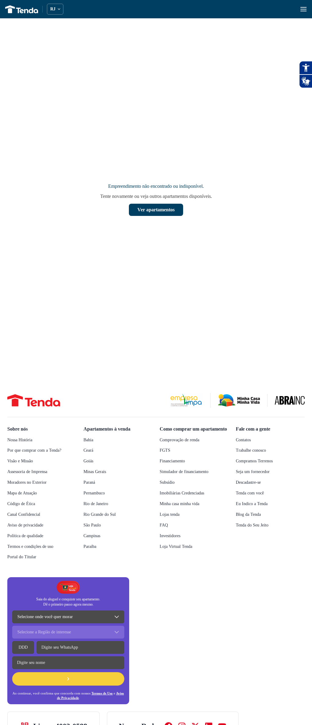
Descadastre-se (252, 482)
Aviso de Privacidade (73, 697)
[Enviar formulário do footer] (68, 679)
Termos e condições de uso (34, 546)
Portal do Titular (23, 557)
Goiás (89, 461)
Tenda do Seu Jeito (255, 525)
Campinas (93, 536)
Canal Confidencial (25, 514)
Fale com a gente (256, 428)
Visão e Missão (21, 461)
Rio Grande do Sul (100, 514)
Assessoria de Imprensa (30, 471)
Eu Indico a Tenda (252, 503)
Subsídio (168, 489)
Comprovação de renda (183, 446)
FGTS (165, 457)
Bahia (88, 440)
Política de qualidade (27, 536)
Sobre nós (19, 428)
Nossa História (21, 440)
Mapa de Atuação (24, 493)
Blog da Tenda (249, 514)
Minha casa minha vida (181, 510)
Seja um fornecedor (255, 471)
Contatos (245, 440)
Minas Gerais (95, 471)
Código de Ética (22, 503)
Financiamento (174, 467)
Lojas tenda (171, 521)
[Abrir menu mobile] (303, 9)
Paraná (90, 482)
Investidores (172, 542)
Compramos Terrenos (257, 461)
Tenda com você (252, 493)
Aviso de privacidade (27, 525)
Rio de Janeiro (97, 503)
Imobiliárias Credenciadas (185, 499)
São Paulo (93, 525)
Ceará (89, 450)
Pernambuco (95, 493)
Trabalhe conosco (253, 450)
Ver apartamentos (156, 209)
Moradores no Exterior (29, 482)
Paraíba (90, 546)
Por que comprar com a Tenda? (37, 450)
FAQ (164, 531)
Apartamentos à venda (110, 428)
